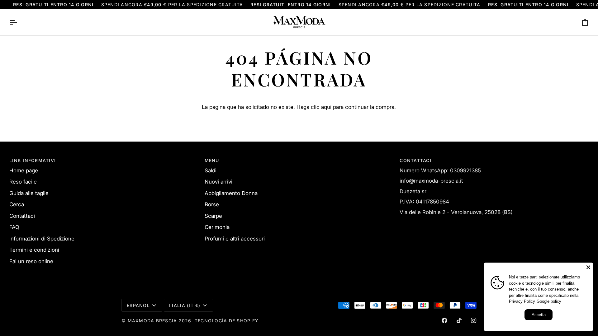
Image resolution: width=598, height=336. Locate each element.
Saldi (210, 170)
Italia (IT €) (184, 305)
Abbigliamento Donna (231, 193)
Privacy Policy (522, 301)
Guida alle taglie (29, 193)
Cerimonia (217, 227)
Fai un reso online (31, 261)
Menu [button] (212, 160)
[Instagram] (474, 320)
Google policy (549, 301)
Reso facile (23, 182)
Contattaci (22, 216)
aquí (326, 107)
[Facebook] (444, 320)
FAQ (14, 227)
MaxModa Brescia (152, 320)
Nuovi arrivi (218, 182)
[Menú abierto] (18, 22)
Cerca (16, 204)
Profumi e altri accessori (235, 239)
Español (138, 305)
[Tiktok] (459, 320)
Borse (212, 204)
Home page (23, 170)
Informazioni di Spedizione (41, 239)
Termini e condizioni (34, 250)
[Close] (588, 267)
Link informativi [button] (32, 160)
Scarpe (213, 216)
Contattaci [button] (415, 160)
